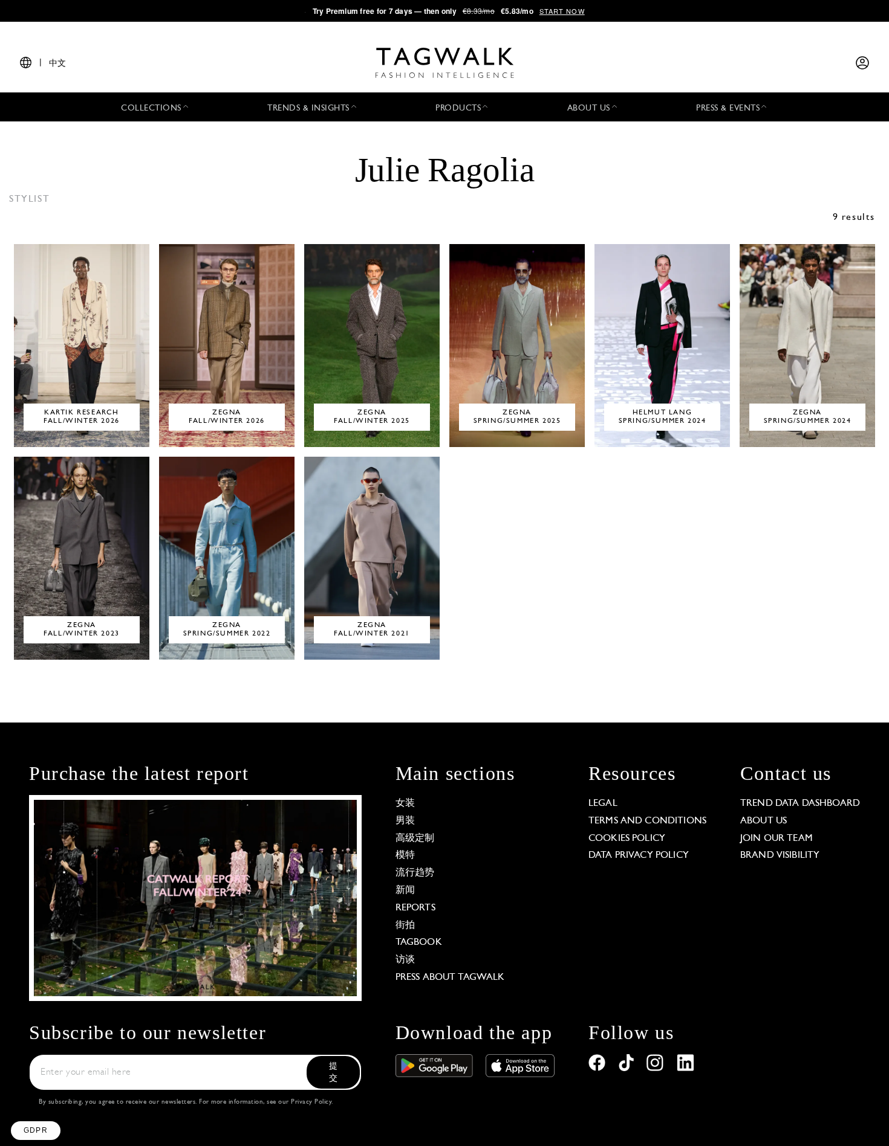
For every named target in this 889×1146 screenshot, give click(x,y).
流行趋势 (415, 873)
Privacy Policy (311, 1102)
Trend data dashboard (800, 803)
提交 (333, 1072)
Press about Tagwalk (450, 977)
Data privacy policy (638, 855)
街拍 (405, 925)
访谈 (405, 960)
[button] (35, 1130)
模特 (405, 855)
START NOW (562, 11)
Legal (602, 803)
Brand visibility (779, 855)
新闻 (405, 890)
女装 (405, 803)
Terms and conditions (647, 821)
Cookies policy (626, 838)
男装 (405, 821)
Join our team (776, 838)
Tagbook (419, 942)
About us (763, 821)
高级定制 (415, 838)
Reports (415, 908)
